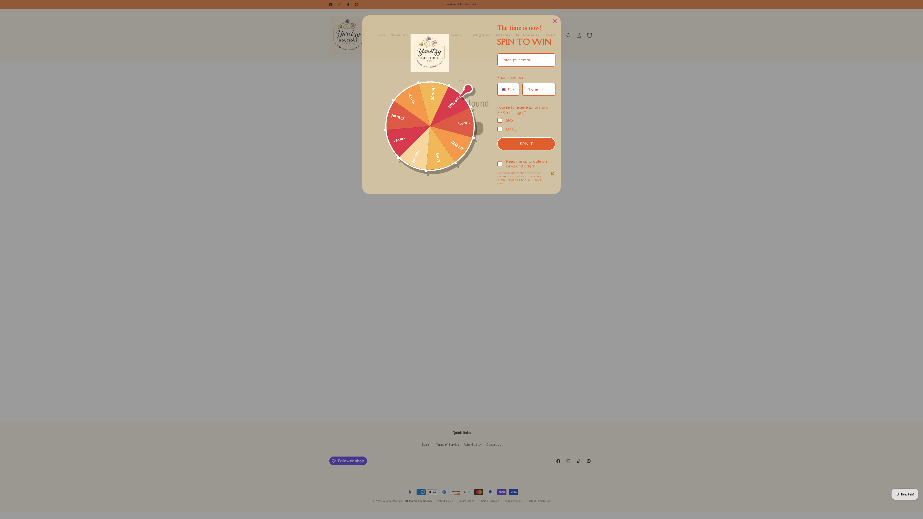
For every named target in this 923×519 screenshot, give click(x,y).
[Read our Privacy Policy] (552, 173)
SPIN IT (526, 143)
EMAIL (511, 129)
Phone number (510, 77)
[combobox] (508, 89)
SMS (509, 120)
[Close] (555, 21)
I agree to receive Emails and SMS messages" (523, 110)
